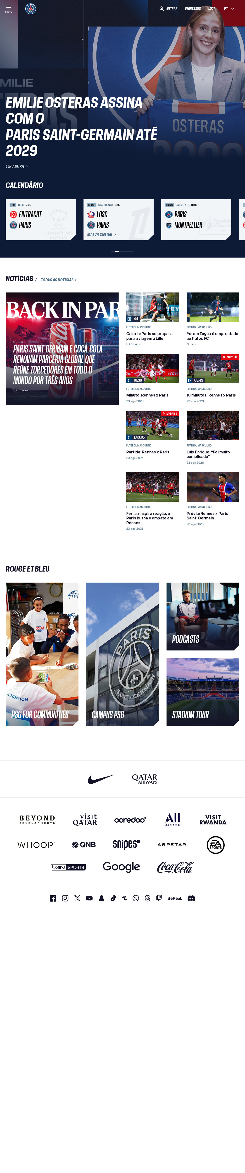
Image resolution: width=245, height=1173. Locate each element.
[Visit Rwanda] (213, 819)
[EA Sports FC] (216, 845)
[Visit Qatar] (85, 819)
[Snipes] (126, 845)
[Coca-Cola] (175, 867)
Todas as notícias (57, 280)
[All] (173, 819)
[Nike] (101, 779)
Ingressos (193, 9)
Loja (212, 9)
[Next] (233, 220)
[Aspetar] (171, 845)
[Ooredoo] (130, 819)
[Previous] (11, 220)
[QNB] (84, 845)
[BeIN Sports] (68, 867)
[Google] (121, 867)
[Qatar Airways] (144, 779)
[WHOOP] (36, 845)
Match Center (99, 235)
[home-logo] (30, 8)
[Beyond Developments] (37, 819)
